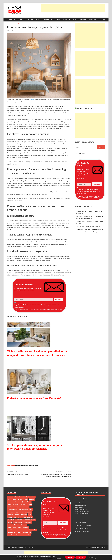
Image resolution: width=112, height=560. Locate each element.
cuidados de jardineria (13, 504)
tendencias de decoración (29, 530)
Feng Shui (32, 99)
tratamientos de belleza (14, 535)
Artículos (11, 19)
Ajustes (91, 557)
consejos (31, 499)
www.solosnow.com (81, 509)
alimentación (17, 496)
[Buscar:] (90, 147)
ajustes (59, 558)
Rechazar (80, 557)
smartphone (11, 530)
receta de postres (27, 517)
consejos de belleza (13, 502)
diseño (30, 504)
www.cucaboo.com (80, 505)
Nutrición (66, 19)
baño (9, 499)
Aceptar (70, 557)
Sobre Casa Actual (80, 522)
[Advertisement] (73, 8)
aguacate (10, 496)
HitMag (103, 547)
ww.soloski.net (79, 507)
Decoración (16, 24)
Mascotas (92, 19)
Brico (58, 19)
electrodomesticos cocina (25, 509)
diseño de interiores (24, 507)
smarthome (26, 527)
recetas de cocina (17, 522)
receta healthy (19, 519)
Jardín (75, 19)
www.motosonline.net (81, 501)
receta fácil (11, 519)
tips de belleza (27, 532)
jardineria (10, 514)
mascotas (17, 514)
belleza (14, 499)
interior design (19, 512)
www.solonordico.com (82, 511)
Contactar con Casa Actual (83, 525)
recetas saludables (12, 524)
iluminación (11, 512)
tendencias (18, 530)
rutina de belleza (12, 527)
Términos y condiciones (82, 531)
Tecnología (48, 19)
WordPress (96, 547)
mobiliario (24, 514)
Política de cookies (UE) (82, 528)
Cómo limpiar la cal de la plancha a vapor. (88, 226)
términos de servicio (56, 309)
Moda (38, 19)
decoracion (18, 465)
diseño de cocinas (12, 507)
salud (19, 527)
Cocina (26, 499)
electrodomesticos (12, 509)
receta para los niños (30, 519)
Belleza (30, 19)
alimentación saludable (29, 496)
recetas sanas (22, 524)
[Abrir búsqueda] (104, 20)
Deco (21, 19)
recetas (10, 522)
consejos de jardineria (25, 502)
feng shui (26, 465)
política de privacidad (39, 309)
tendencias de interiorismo (14, 532)
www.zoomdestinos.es (82, 513)
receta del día (17, 517)
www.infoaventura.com (82, 499)
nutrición (10, 517)
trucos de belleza (26, 535)
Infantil (83, 19)
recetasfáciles (27, 522)
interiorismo (33, 465)
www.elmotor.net (80, 503)
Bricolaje (20, 499)
